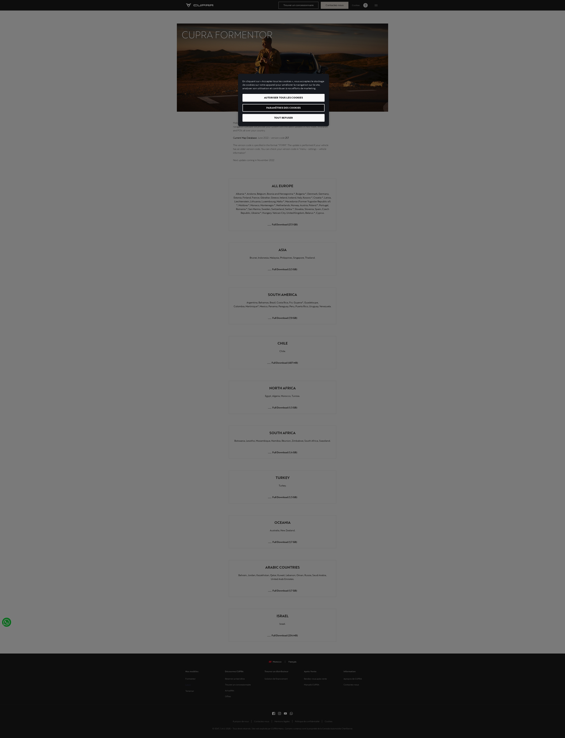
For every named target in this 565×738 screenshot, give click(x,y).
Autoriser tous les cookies (283, 97)
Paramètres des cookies (283, 107)
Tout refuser (283, 117)
